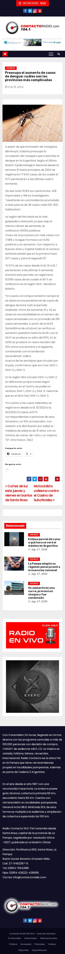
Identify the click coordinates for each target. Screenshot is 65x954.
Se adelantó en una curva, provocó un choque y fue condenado (41, 592)
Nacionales (30, 938)
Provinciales (14, 938)
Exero (53, 933)
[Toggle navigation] (51, 54)
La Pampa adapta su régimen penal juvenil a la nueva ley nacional (44, 567)
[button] (58, 54)
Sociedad (11, 68)
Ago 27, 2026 (39, 549)
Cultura (52, 944)
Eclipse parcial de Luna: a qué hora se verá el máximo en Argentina (44, 542)
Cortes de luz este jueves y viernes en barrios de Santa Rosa (18, 493)
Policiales (39, 944)
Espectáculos (39, 950)
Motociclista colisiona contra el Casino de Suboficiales (46, 493)
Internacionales (48, 938)
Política (13, 944)
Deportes (23, 950)
